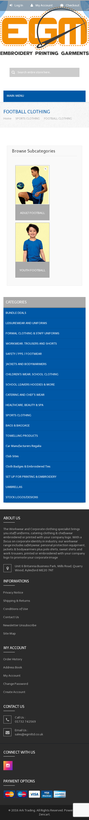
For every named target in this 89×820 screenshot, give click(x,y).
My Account (44, 5)
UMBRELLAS (14, 487)
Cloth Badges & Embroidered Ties (28, 466)
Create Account (14, 692)
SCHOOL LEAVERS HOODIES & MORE (30, 384)
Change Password (15, 684)
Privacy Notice (13, 592)
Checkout (72, 5)
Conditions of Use (15, 609)
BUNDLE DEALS (16, 313)
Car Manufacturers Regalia (23, 446)
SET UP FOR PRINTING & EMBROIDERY (31, 476)
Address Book (12, 667)
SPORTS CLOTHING (28, 118)
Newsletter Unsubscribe (19, 625)
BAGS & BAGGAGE (18, 425)
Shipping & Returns (16, 600)
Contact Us (11, 617)
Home (7, 118)
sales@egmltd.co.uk (29, 734)
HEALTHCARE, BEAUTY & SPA (24, 405)
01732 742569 (25, 722)
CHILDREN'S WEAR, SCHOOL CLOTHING (32, 374)
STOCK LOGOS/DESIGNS (22, 497)
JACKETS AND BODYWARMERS (26, 364)
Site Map (9, 633)
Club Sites (12, 456)
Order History (12, 659)
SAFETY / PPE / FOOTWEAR (24, 353)
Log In (19, 5)
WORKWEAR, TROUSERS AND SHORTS (31, 343)
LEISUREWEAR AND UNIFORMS (26, 323)
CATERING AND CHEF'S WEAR (25, 394)
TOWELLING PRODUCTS (22, 435)
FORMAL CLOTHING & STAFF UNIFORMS (32, 333)
